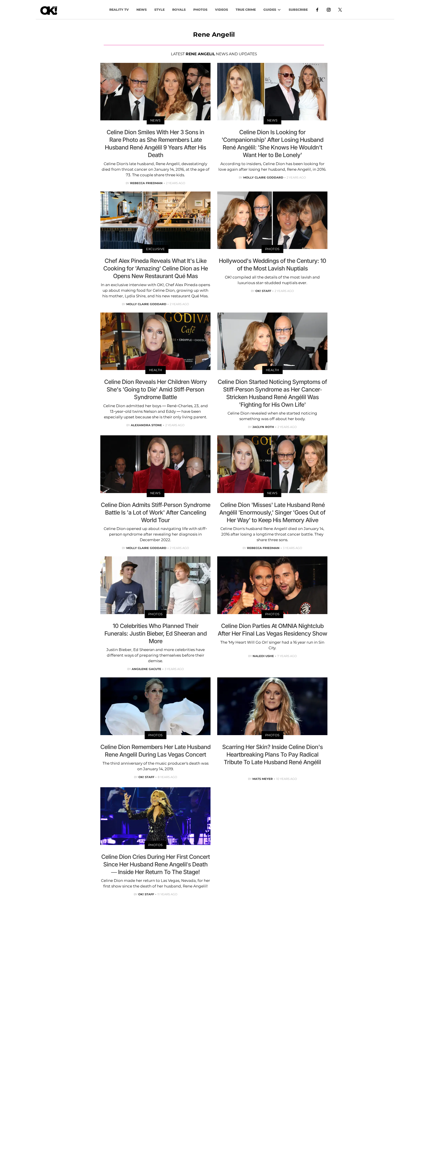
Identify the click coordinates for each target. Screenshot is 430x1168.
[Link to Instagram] (328, 9)
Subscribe (298, 10)
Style (159, 10)
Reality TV (119, 10)
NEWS (141, 10)
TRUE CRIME (246, 10)
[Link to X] (340, 9)
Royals (179, 10)
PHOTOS (200, 10)
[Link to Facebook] (317, 9)
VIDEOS (221, 10)
